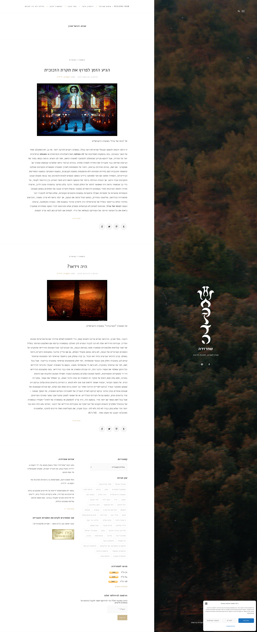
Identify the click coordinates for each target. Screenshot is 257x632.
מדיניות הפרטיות (230, 626)
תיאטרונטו (104, 556)
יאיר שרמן (94, 499)
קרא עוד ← (69, 508)
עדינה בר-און (92, 520)
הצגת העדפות (213, 620)
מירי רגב (114, 515)
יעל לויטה (121, 504)
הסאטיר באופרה (77, 60)
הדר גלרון (102, 494)
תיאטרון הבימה (89, 545)
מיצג (124, 515)
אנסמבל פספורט (119, 489)
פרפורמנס (99, 535)
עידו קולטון (121, 525)
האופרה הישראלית (118, 494)
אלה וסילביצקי (105, 484)
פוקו (103, 530)
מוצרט (96, 509)
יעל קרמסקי (108, 504)
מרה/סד (103, 515)
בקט (106, 489)
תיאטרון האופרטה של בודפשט (113, 545)
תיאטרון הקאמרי (119, 551)
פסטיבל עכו (121, 535)
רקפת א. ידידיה (63, 76)
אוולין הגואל (120, 484)
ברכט (98, 489)
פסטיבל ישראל (91, 530)
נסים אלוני (106, 520)
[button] (206, 604)
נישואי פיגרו (120, 520)
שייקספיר (122, 540)
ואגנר (123, 499)
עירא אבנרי (107, 525)
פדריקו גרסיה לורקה (117, 530)
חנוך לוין (106, 499)
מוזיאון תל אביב (110, 509)
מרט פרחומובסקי (89, 515)
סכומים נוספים (121, 586)
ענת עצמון (94, 525)
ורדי (115, 499)
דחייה (229, 620)
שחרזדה (205, 349)
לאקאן (123, 509)
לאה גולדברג (94, 504)
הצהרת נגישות (197, 622)
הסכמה (246, 620)
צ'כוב (88, 535)
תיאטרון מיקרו (102, 551)
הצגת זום (90, 494)
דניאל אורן (87, 489)
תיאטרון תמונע (119, 556)
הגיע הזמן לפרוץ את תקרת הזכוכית (77, 70)
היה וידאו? (77, 266)
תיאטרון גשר (108, 540)
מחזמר (87, 509)
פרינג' (109, 535)
